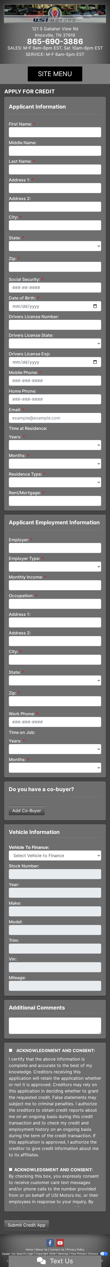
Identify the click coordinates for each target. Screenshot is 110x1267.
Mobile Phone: (23, 372)
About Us (41, 1249)
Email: (15, 409)
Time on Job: (22, 732)
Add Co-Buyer (26, 810)
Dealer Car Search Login (17, 1253)
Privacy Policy (75, 1249)
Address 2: (20, 198)
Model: (16, 921)
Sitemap (63, 1253)
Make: (15, 903)
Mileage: (17, 977)
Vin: (13, 959)
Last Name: (20, 161)
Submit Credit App (26, 1225)
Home (29, 1249)
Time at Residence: (28, 428)
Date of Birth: (22, 298)
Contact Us (57, 1249)
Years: (15, 436)
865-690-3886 (55, 41)
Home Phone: (22, 391)
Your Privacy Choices (85, 1253)
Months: (17, 455)
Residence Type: (25, 474)
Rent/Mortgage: (25, 492)
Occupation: (21, 595)
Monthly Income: (26, 577)
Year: (14, 884)
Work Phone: (22, 713)
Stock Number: (24, 866)
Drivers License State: (31, 335)
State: (15, 237)
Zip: (13, 258)
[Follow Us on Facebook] (50, 1243)
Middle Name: (23, 142)
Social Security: (24, 279)
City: (13, 217)
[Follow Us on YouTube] (60, 1243)
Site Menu (55, 74)
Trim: (14, 940)
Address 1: (19, 179)
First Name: (20, 124)
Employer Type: (24, 558)
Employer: (19, 539)
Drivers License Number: (34, 316)
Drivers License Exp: (29, 353)
